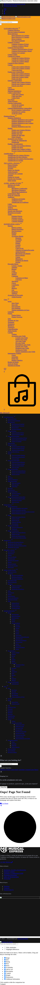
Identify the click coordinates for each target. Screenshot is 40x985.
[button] (1, 756)
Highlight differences (12, 949)
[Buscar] (1, 24)
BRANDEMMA (23, 939)
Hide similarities (11, 947)
